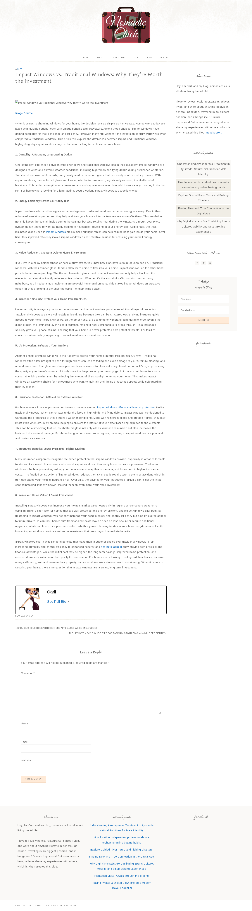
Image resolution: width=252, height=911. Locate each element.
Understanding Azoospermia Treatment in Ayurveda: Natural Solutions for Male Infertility (203, 169)
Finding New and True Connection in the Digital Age (121, 856)
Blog (20, 69)
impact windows (56, 231)
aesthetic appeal (111, 546)
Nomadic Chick (126, 24)
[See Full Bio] (68, 601)
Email (24, 741)
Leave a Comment (25, 616)
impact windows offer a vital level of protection (126, 407)
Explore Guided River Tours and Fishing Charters (121, 849)
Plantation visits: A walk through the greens (121, 875)
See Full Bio (56, 601)
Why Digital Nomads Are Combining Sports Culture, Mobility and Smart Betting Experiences (203, 226)
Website (26, 760)
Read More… (214, 132)
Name (24, 723)
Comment (28, 673)
